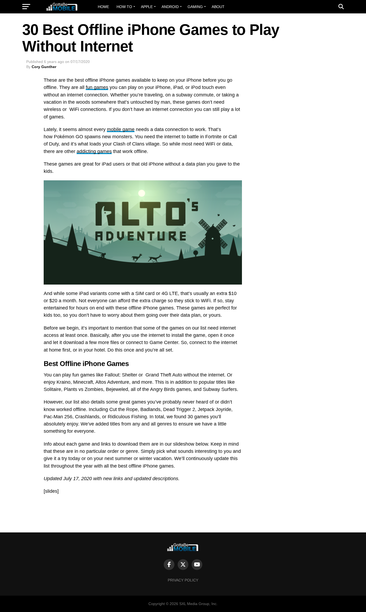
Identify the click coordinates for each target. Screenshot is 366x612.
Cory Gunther (44, 67)
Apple (147, 7)
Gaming (195, 7)
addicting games (94, 151)
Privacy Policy (183, 580)
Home (103, 7)
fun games (97, 87)
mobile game (121, 129)
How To (124, 7)
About (218, 7)
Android (170, 7)
